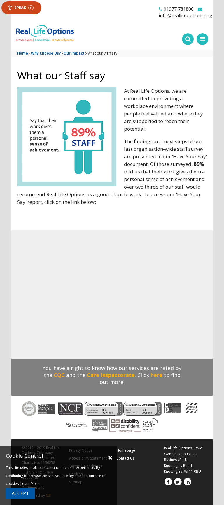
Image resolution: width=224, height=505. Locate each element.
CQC (59, 374)
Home (22, 53)
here (156, 374)
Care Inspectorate (111, 374)
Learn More (29, 483)
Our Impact (74, 53)
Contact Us (125, 458)
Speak (20, 7)
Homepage (125, 450)
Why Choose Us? (46, 53)
